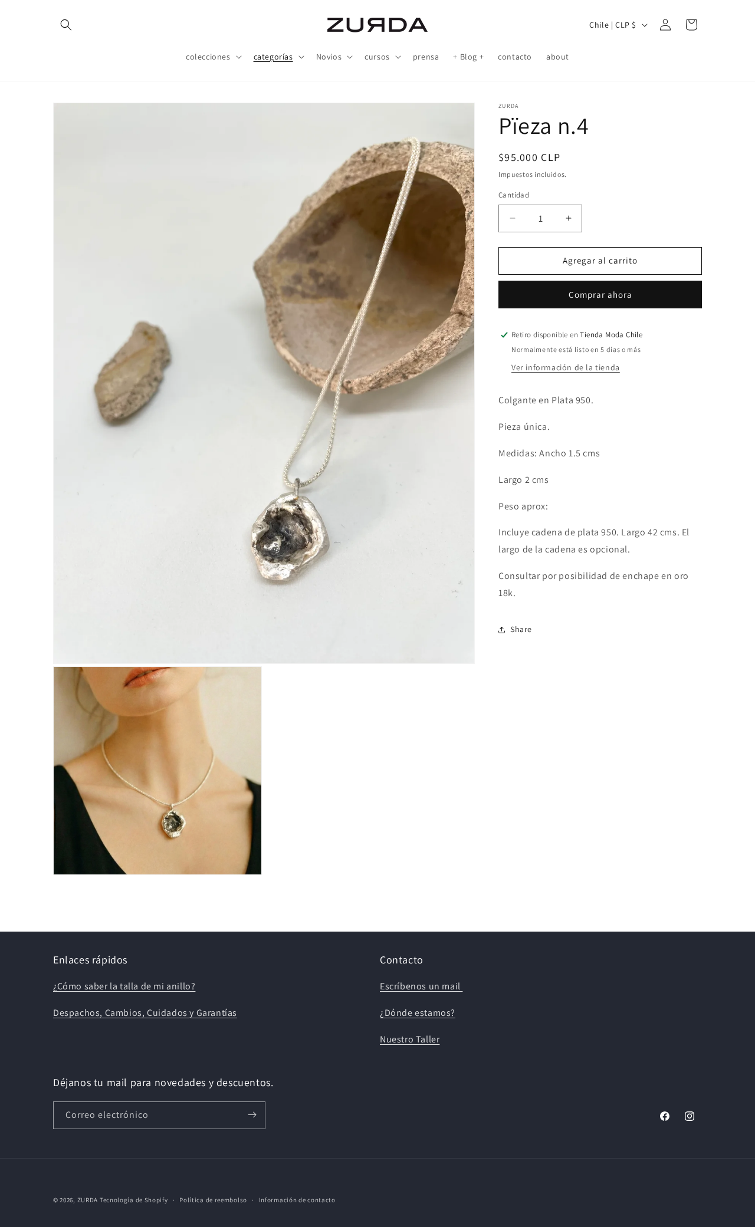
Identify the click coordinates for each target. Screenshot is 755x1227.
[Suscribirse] (252, 1115)
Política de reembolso (213, 1200)
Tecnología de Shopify (134, 1200)
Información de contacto (297, 1200)
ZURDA (88, 1200)
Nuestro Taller (409, 1039)
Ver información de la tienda (565, 367)
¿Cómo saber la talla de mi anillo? (124, 986)
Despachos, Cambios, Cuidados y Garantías (145, 1012)
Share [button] (521, 629)
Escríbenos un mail (421, 986)
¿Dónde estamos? (417, 1012)
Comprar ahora (600, 294)
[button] (66, 25)
